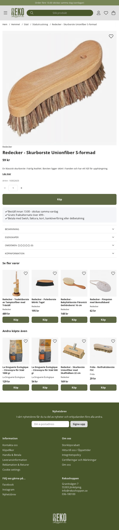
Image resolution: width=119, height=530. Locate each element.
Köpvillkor (8, 450)
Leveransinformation (14, 460)
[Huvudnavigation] (5, 13)
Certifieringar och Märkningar (79, 460)
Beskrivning (12, 229)
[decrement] (5, 188)
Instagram (8, 489)
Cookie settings (11, 469)
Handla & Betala (11, 455)
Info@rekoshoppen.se (75, 490)
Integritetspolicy (71, 455)
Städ (26, 24)
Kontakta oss (10, 445)
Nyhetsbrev (9, 494)
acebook (9, 484)
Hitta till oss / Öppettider (76, 450)
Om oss (66, 464)
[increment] (21, 188)
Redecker (7, 146)
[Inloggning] (99, 13)
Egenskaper (12, 237)
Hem (4, 24)
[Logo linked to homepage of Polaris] (17, 13)
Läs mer (6, 173)
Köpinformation (14, 253)
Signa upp (79, 424)
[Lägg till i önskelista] (111, 36)
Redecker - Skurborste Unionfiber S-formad (74, 24)
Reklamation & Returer (15, 464)
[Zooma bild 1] (59, 88)
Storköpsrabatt (71, 445)
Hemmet (15, 24)
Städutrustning (40, 24)
